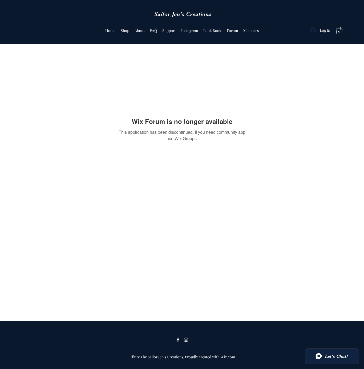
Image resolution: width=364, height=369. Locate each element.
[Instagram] (186, 339)
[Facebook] (178, 339)
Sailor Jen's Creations (183, 14)
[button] (339, 30)
